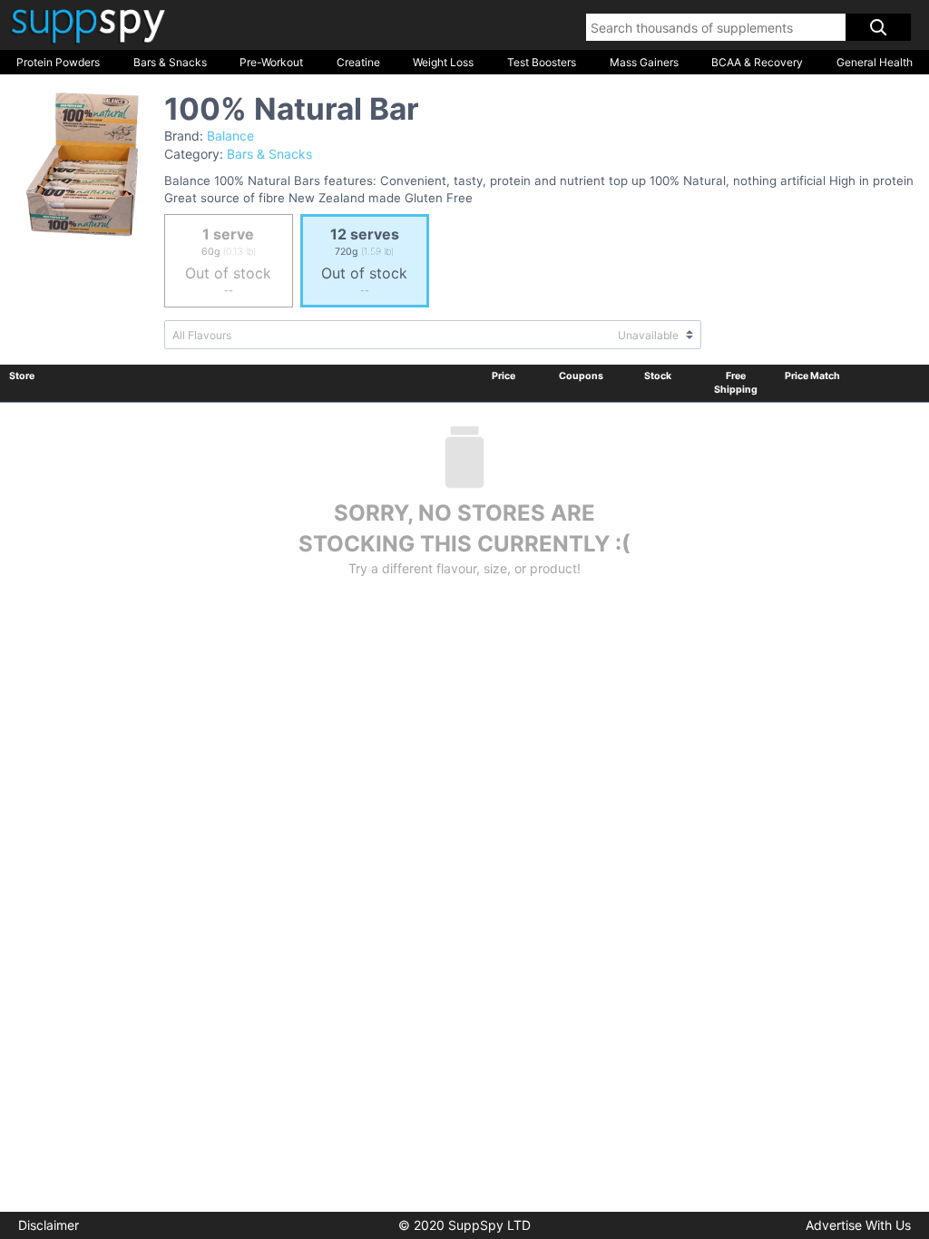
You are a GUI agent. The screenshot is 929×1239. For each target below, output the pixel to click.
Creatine (358, 62)
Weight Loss (443, 62)
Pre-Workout (271, 62)
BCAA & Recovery (757, 62)
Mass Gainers (644, 62)
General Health (874, 62)
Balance (230, 135)
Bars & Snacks (170, 62)
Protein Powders (58, 62)
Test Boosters (541, 62)
